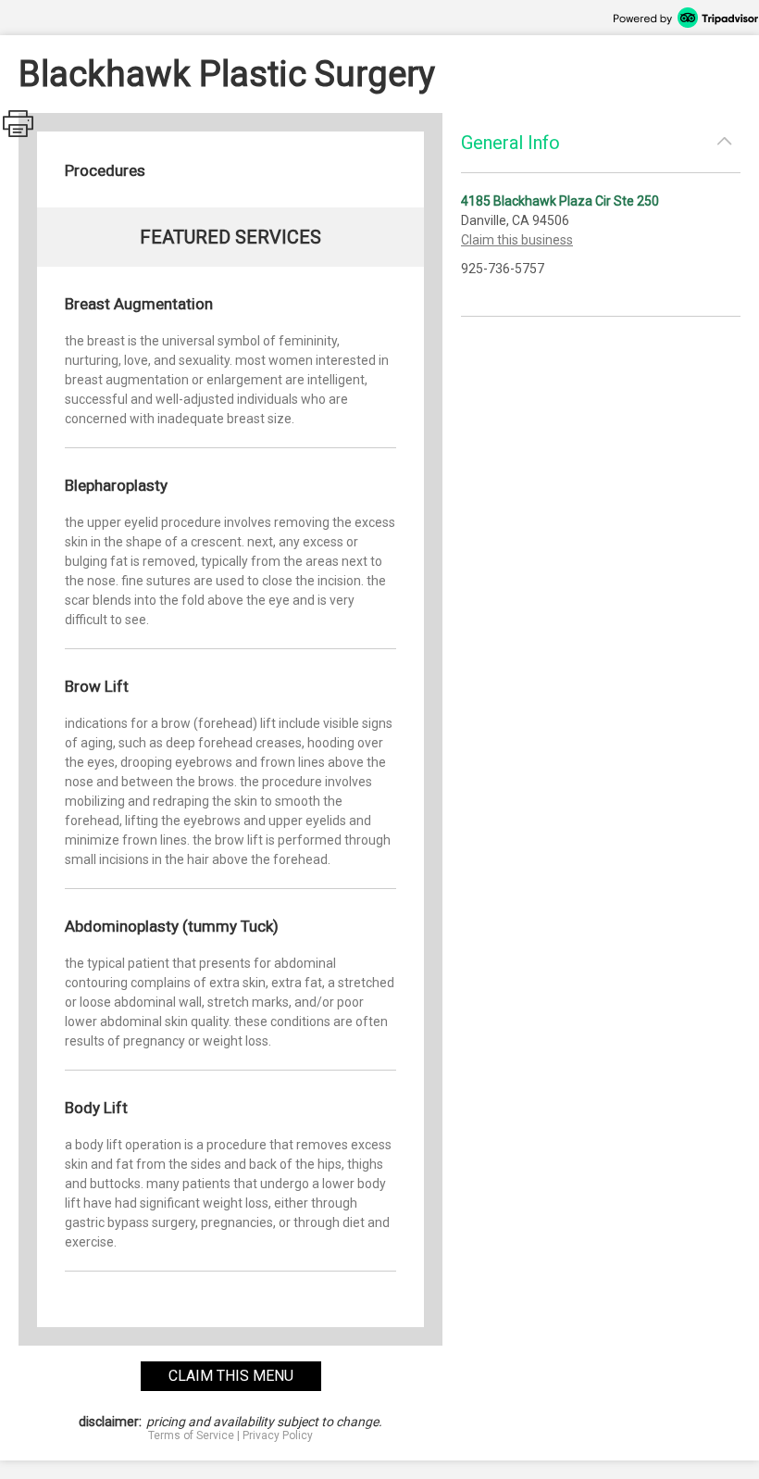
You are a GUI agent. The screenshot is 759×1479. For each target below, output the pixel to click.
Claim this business (517, 239)
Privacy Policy (278, 1435)
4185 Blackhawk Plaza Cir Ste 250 (560, 201)
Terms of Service (191, 1435)
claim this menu (230, 1376)
